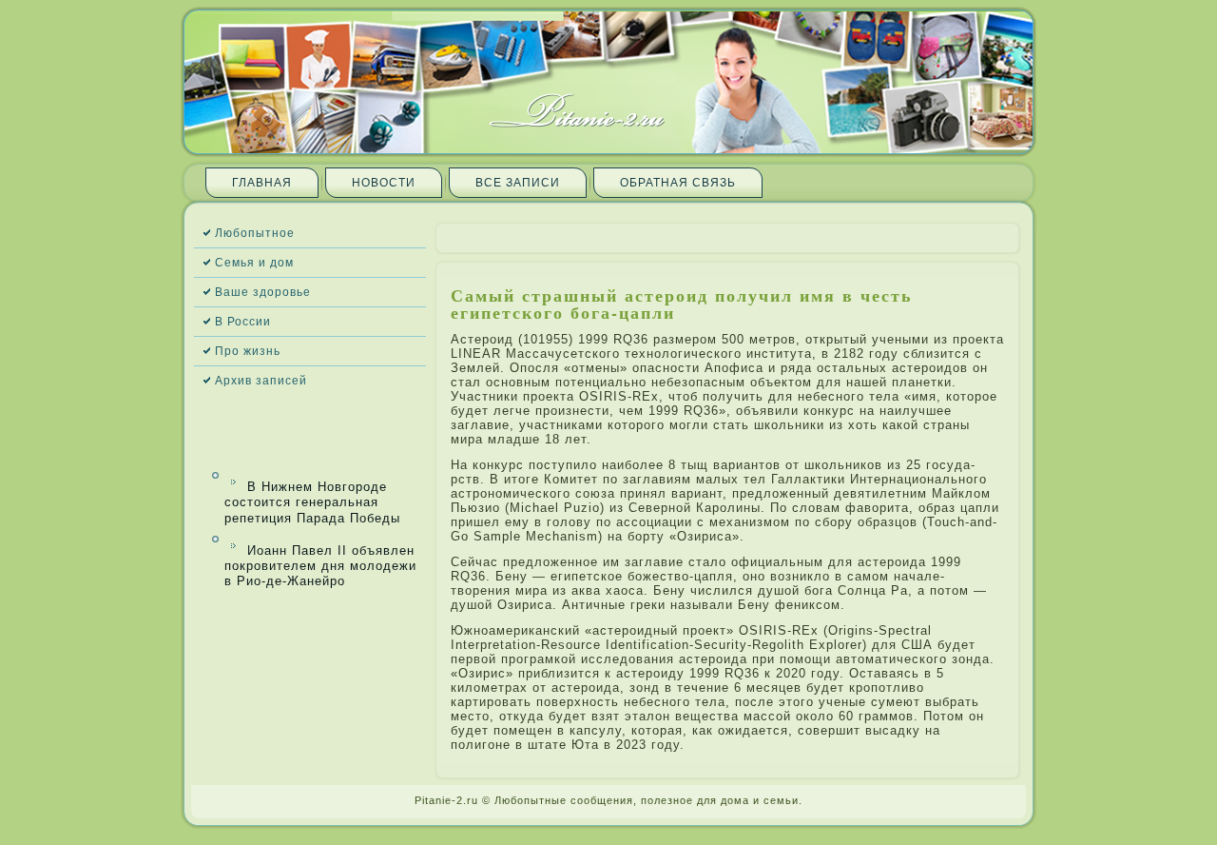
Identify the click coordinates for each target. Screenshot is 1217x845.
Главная (262, 182)
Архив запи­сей (261, 380)
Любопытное (255, 233)
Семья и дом (254, 262)
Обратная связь (678, 182)
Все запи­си (517, 182)
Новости (383, 182)
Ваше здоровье (263, 292)
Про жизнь (247, 351)
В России (243, 321)
